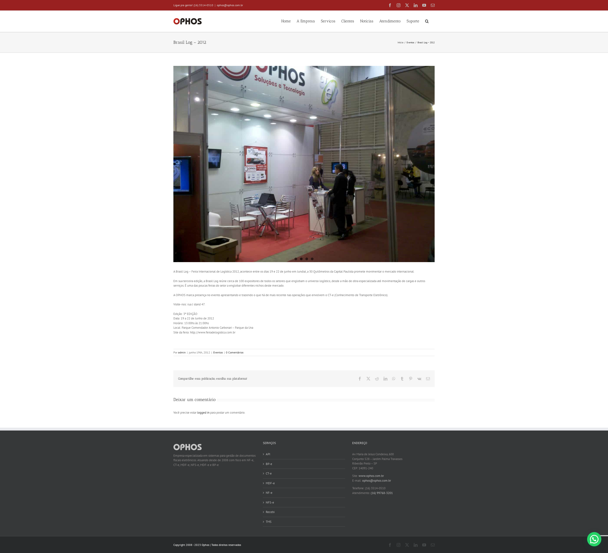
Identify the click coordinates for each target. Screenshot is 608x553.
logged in (203, 413)
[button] (427, 21)
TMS (268, 522)
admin (182, 352)
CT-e (269, 473)
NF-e (269, 493)
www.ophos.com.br (371, 476)
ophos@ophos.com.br (230, 5)
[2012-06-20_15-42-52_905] (304, 164)
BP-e (269, 464)
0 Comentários (234, 352)
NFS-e (270, 502)
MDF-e (270, 483)
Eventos (218, 352)
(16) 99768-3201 (382, 493)
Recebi (270, 512)
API (268, 454)
